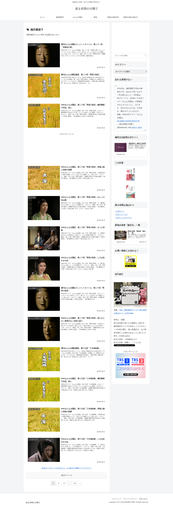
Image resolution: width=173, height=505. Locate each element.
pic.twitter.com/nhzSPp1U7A (128, 121)
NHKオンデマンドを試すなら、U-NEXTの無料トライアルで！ (67, 468)
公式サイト (120, 211)
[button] (145, 55)
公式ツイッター (122, 215)
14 (75, 483)
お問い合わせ (143, 499)
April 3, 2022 (137, 127)
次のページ (66, 475)
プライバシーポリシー (130, 499)
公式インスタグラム (124, 218)
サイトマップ (116, 499)
